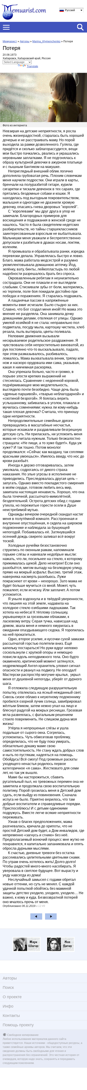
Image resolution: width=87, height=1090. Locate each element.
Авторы (24, 41)
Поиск (8, 987)
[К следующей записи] (51, 916)
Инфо (8, 1006)
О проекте (12, 997)
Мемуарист (10, 41)
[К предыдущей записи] (36, 916)
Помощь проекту (18, 1025)
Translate (32, 66)
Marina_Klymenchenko (46, 41)
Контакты (11, 1015)
